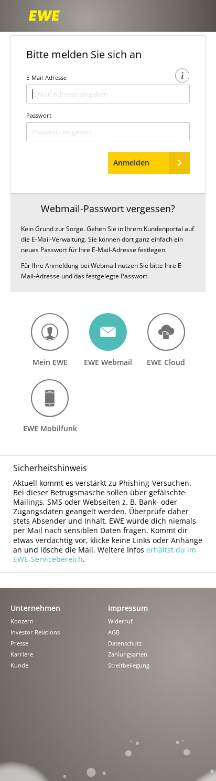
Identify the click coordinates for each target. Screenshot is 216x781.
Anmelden (131, 163)
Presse (19, 643)
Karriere (21, 654)
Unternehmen (35, 608)
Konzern (22, 621)
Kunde (19, 665)
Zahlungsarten (127, 654)
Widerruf (120, 621)
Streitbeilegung (128, 665)
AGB (114, 632)
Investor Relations (35, 632)
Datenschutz (125, 643)
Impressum (128, 608)
